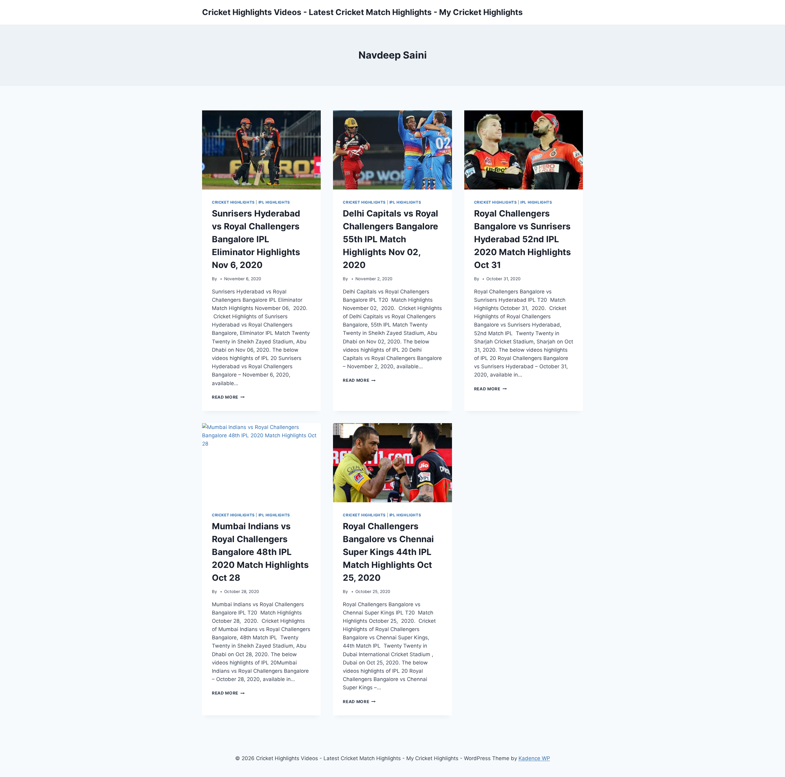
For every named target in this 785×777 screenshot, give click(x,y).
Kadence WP (534, 758)
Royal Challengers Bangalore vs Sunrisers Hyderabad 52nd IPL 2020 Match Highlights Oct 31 (522, 239)
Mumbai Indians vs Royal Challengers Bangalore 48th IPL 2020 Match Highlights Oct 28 (260, 552)
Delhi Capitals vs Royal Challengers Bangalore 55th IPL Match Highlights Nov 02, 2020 (390, 239)
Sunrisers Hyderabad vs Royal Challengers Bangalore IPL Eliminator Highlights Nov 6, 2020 (256, 239)
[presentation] (261, 149)
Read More (228, 397)
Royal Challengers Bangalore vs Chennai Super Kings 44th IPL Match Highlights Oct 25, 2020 (388, 552)
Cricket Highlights (233, 202)
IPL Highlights (274, 202)
